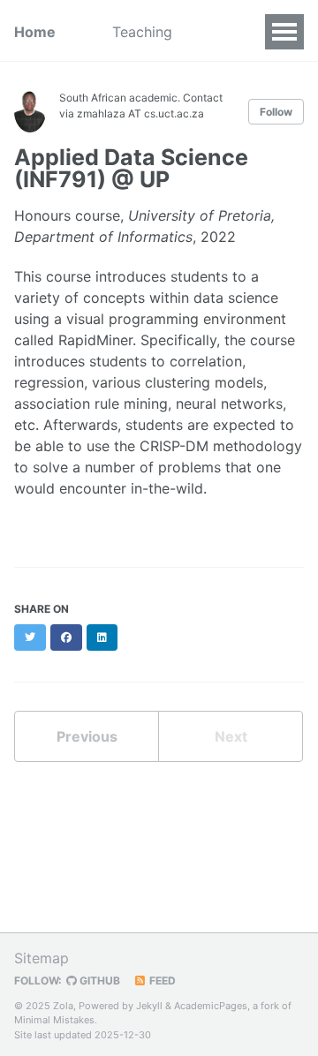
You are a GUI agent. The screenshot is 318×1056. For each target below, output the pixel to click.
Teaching (142, 32)
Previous (87, 736)
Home (35, 32)
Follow (276, 111)
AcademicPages (210, 1005)
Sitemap (41, 958)
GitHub (98, 980)
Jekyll (149, 1005)
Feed (161, 980)
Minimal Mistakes (54, 1020)
